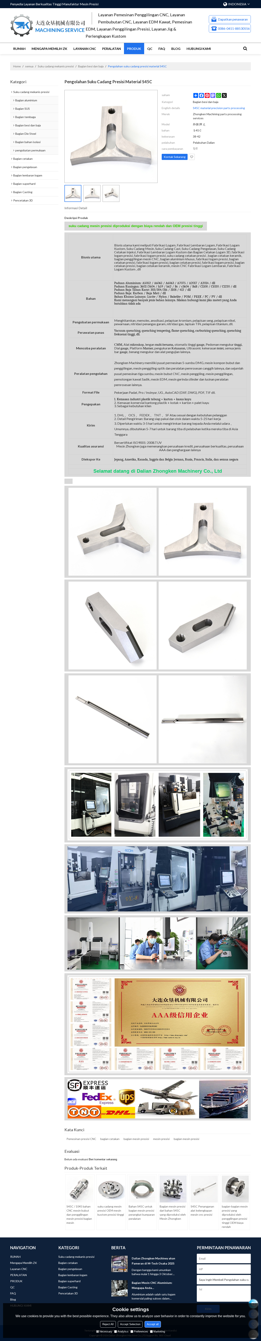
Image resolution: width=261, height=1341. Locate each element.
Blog (175, 48)
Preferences (141, 1331)
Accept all (153, 1324)
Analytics (122, 1331)
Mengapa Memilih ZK (49, 48)
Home (17, 66)
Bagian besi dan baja (91, 66)
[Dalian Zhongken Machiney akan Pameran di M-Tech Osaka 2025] (119, 1264)
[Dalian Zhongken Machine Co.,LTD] (48, 25)
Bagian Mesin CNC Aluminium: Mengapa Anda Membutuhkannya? (152, 1285)
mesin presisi (161, 1139)
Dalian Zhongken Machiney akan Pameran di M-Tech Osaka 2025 (153, 1261)
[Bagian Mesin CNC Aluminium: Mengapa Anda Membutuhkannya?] (119, 1288)
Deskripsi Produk (76, 218)
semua (29, 66)
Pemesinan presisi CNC (81, 1139)
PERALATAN (111, 48)
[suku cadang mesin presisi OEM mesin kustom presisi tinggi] (110, 1189)
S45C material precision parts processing (219, 108)
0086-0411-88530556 (234, 28)
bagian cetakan (109, 1139)
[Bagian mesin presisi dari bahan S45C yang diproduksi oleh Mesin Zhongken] (173, 1189)
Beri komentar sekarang (103, 1159)
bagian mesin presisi (136, 1139)
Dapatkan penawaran (233, 19)
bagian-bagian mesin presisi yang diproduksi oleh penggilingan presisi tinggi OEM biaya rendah (235, 1216)
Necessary (106, 1331)
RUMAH (19, 48)
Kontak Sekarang (175, 157)
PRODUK (134, 48)
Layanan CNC (84, 48)
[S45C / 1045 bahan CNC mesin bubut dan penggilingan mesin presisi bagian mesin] (79, 1189)
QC (149, 48)
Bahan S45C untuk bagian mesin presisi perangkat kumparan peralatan (142, 1212)
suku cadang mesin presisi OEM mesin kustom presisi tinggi (110, 1210)
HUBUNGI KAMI (199, 48)
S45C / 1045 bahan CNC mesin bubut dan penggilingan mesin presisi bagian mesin (79, 1214)
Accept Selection (130, 1324)
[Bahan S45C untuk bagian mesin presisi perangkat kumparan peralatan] (142, 1189)
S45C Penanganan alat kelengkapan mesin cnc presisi (202, 1210)
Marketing (159, 1331)
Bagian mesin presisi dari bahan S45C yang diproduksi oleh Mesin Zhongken (173, 1212)
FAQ (161, 48)
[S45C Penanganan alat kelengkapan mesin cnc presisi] (204, 1189)
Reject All (108, 1324)
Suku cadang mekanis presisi (56, 66)
